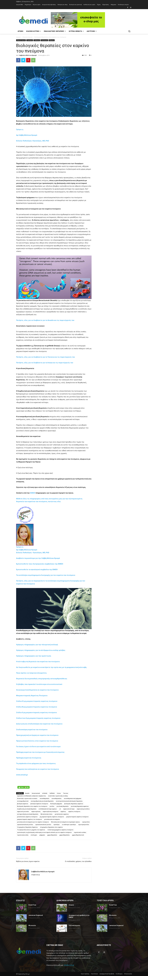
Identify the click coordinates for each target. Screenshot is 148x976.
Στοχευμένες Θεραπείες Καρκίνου (27, 827)
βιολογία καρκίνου (22, 803)
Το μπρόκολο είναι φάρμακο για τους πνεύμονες (36, 763)
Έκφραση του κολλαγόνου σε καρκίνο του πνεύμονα (37, 769)
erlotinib (44, 793)
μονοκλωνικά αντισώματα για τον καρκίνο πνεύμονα (33, 822)
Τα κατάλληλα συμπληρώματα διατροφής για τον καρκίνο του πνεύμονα (46, 575)
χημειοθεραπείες (64, 835)
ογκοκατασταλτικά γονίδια (25, 824)
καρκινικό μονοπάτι (23, 811)
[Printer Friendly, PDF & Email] (23, 787)
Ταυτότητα (94, 974)
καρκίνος (63, 811)
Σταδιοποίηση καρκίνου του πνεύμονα (31, 729)
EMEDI (33, 493)
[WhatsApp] (33, 60)
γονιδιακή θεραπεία (62, 806)
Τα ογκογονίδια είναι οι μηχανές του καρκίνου (31, 830)
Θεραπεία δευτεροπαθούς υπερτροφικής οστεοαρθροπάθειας (41, 679)
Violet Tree (32, 905)
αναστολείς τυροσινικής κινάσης (58, 796)
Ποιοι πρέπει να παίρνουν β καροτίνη (31, 673)
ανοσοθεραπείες (57, 798)
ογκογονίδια (86, 822)
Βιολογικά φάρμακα (56, 803)
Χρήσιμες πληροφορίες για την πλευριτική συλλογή (37, 645)
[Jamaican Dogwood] (21, 918)
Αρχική (18, 37)
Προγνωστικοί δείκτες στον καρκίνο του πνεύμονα (37, 741)
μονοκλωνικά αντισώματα (52, 819)
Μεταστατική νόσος (46, 814)
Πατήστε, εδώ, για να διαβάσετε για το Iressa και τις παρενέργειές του (44, 363)
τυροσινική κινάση (22, 835)
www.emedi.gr (22, 775)
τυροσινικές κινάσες (80, 832)
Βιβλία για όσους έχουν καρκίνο (28, 861)
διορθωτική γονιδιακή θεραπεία (26, 809)
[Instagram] (130, 7)
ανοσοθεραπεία (44, 798)
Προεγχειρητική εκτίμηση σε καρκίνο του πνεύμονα (37, 735)
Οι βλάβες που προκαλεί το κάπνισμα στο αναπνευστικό (39, 684)
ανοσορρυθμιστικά (22, 801)
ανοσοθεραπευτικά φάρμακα (72, 798)
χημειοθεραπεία (52, 835)
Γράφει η (20, 129)
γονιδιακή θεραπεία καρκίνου (80, 806)
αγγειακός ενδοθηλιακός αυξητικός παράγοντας (31, 796)
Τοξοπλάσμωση (74, 925)
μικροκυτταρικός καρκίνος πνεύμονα (77, 816)
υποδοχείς (34, 835)
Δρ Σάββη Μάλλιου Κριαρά (26, 135)
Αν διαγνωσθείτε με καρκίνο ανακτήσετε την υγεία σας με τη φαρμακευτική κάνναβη (51, 667)
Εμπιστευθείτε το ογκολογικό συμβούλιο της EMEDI (37, 569)
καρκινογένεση (35, 811)
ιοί (60, 809)
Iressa (59, 793)
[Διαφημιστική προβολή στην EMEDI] (61, 918)
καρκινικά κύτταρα (68, 809)
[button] (129, 31)
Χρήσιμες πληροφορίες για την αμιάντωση (33, 656)
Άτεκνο (71, 905)
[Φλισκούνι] (21, 928)
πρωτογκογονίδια (83, 824)
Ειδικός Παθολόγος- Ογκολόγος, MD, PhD (32, 553)
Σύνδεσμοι (119, 974)
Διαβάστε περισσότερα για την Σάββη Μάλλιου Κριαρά (38, 558)
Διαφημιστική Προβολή (107, 974)
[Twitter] (23, 60)
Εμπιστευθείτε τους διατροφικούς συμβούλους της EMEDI (39, 564)
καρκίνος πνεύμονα (74, 811)
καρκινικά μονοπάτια (83, 809)
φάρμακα (42, 835)
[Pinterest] (28, 60)
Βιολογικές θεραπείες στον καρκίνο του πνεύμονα (32, 806)
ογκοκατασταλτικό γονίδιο (43, 824)
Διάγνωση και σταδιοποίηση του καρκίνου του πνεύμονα (39, 724)
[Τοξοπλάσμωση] (61, 928)
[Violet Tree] (21, 907)
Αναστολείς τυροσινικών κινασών (27, 798)
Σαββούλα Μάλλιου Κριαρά (28, 55)
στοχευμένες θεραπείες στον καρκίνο (51, 827)
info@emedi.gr (69, 965)
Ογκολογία (29, 40)
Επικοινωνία (128, 974)
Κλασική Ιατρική (27, 37)
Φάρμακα (51, 40)
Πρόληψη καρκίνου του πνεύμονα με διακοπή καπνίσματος (40, 752)
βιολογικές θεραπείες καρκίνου (73, 803)
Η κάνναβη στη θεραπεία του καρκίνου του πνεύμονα (38, 661)
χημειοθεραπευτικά (78, 835)
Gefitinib (52, 793)
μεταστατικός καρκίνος (62, 814)
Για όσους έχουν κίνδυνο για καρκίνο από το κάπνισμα (38, 746)
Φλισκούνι (32, 925)
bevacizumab (36, 793)
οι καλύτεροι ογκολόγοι (69, 824)
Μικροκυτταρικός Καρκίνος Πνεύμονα (31, 695)
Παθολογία (36, 40)
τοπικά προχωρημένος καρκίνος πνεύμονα (60, 830)
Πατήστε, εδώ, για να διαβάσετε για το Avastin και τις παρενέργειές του (45, 320)
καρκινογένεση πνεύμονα (50, 811)
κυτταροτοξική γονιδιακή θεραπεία (27, 814)
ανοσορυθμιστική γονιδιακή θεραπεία (42, 801)
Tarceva (65, 793)
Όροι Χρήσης (85, 974)
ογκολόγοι (57, 824)
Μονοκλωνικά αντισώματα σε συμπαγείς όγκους (65, 822)
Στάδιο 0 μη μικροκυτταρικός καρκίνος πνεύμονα (36, 712)
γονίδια (52, 806)
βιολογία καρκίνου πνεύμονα (39, 803)
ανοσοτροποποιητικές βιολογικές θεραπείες (69, 801)
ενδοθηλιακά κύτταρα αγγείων (48, 809)
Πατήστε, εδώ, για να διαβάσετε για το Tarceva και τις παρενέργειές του (45, 357)
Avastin (27, 793)
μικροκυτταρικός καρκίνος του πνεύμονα (29, 819)
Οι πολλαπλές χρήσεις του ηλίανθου (78, 861)
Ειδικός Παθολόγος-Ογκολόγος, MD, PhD (32, 141)
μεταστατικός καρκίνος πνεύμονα (27, 816)
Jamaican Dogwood (35, 915)
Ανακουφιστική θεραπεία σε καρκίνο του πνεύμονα (37, 690)
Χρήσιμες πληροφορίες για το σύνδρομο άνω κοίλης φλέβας (40, 650)
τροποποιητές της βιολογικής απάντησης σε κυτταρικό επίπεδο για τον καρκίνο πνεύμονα (44, 832)
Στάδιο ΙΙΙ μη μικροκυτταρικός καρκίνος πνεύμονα (36, 707)
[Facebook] (127, 7)
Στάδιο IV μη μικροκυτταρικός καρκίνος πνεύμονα (36, 701)
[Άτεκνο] (61, 907)
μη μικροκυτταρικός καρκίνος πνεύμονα (52, 816)
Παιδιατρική (44, 40)
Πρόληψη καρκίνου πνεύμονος (29, 758)
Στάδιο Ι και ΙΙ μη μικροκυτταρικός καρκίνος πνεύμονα (38, 718)
